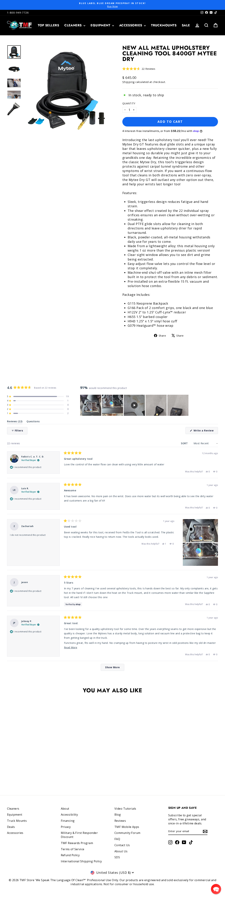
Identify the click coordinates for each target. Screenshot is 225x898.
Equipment (101, 25)
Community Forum (127, 833)
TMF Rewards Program (77, 843)
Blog (117, 814)
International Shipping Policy (81, 861)
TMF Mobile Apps (126, 827)
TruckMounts (163, 25)
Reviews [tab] (14, 422)
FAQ (117, 839)
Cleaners (73, 25)
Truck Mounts (17, 821)
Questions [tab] (33, 422)
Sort (185, 443)
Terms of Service (72, 849)
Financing (68, 821)
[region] (134, 405)
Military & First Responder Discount (79, 835)
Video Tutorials (125, 809)
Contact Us (122, 845)
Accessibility (69, 814)
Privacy (66, 827)
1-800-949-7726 (18, 12)
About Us (121, 851)
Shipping (128, 82)
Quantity (128, 103)
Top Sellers (48, 25)
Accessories (131, 25)
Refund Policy (70, 855)
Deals (11, 827)
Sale (186, 25)
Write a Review (205, 431)
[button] (138, 69)
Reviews (120, 821)
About (65, 809)
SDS (117, 857)
